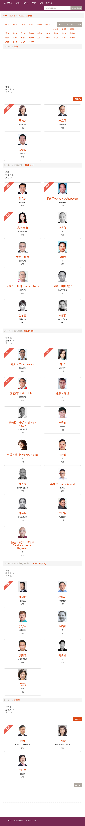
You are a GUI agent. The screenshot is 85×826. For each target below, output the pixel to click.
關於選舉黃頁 (18, 820)
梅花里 (56, 38)
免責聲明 (29, 820)
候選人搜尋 (76, 8)
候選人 (34, 3)
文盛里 (23, 25)
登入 (36, 820)
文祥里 (29, 15)
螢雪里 (7, 33)
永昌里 (23, 33)
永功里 (15, 33)
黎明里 (47, 38)
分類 (41, 3)
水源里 (6, 25)
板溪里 (64, 29)
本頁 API (78, 785)
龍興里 (31, 33)
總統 (16, 46)
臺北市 (12, 15)
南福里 (7, 38)
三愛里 (31, 42)
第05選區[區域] (39, 563)
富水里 (15, 25)
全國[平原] (29, 331)
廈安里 (47, 33)
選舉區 (26, 3)
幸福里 (64, 38)
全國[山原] (29, 165)
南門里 (64, 33)
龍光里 (72, 33)
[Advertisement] (42, 66)
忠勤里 (39, 33)
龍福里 (15, 38)
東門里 (7, 42)
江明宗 (9, 820)
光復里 (39, 38)
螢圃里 (72, 29)
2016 (5, 15)
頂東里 (47, 25)
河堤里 (39, 25)
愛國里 (56, 33)
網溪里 (55, 29)
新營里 (23, 38)
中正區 (21, 15)
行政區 (18, 3)
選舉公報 (49, 3)
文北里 (15, 42)
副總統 (17, 700)
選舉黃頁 (8, 3)
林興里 (31, 25)
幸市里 (72, 38)
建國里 (31, 38)
